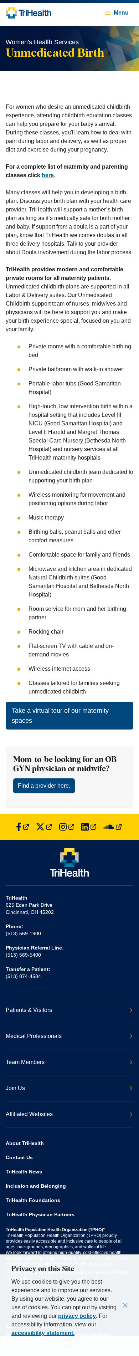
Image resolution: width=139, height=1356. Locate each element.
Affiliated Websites (29, 1114)
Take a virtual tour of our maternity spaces (60, 715)
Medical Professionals (34, 1036)
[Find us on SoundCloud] (112, 826)
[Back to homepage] (28, 13)
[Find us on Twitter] (44, 826)
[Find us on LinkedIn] (88, 826)
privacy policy (77, 1316)
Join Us (15, 1088)
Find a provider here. (44, 786)
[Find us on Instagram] (66, 826)
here (48, 175)
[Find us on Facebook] (22, 826)
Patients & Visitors (29, 1010)
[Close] (125, 1305)
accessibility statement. (42, 1333)
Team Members (25, 1062)
